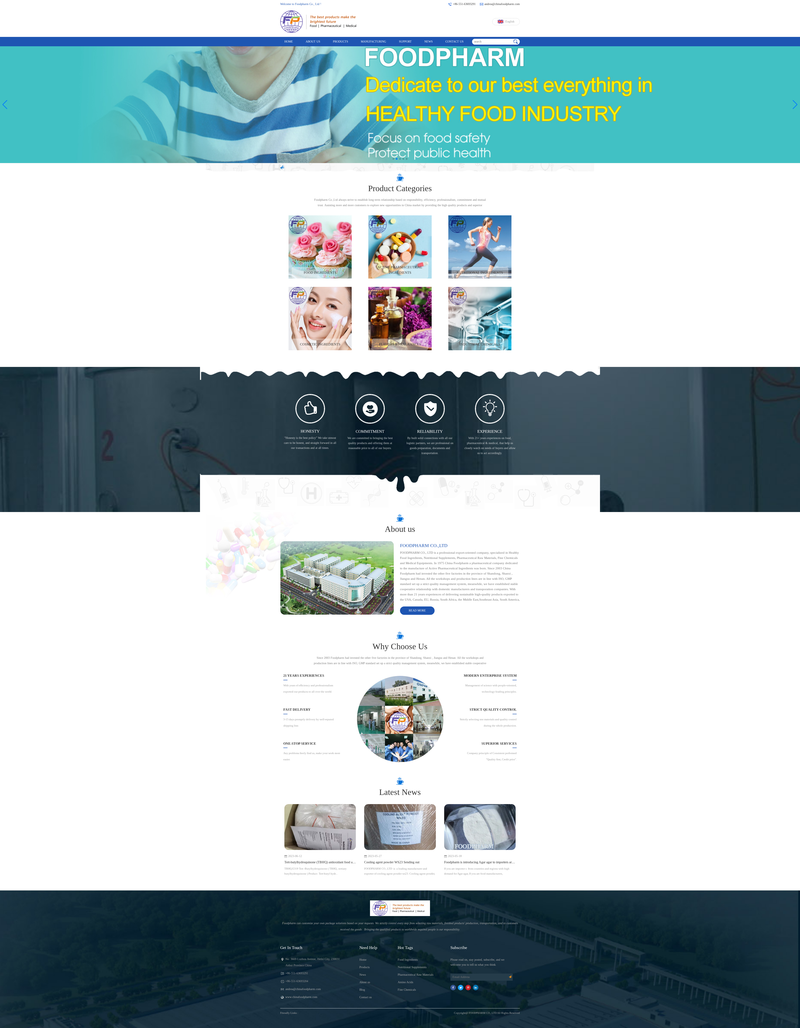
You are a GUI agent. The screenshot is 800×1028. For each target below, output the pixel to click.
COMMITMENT (370, 431)
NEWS (428, 41)
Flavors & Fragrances (400, 344)
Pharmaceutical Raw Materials (415, 974)
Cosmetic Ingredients (320, 344)
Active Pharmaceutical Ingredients (400, 269)
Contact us (365, 997)
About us (364, 982)
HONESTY (310, 431)
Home (362, 959)
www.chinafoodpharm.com (301, 997)
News (362, 974)
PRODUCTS (340, 41)
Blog (362, 989)
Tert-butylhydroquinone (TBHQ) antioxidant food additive (320, 862)
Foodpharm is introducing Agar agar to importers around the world (480, 862)
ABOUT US (313, 41)
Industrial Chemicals (480, 344)
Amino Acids (405, 982)
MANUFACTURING (373, 41)
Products (364, 967)
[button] (5, 104)
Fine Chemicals (407, 989)
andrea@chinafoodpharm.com (303, 989)
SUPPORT (405, 41)
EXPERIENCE (489, 431)
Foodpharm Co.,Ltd (424, 545)
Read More (417, 610)
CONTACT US (454, 41)
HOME (288, 41)
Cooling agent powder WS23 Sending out (391, 862)
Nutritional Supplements (412, 967)
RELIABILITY (430, 431)
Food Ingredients (320, 272)
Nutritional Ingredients (480, 272)
